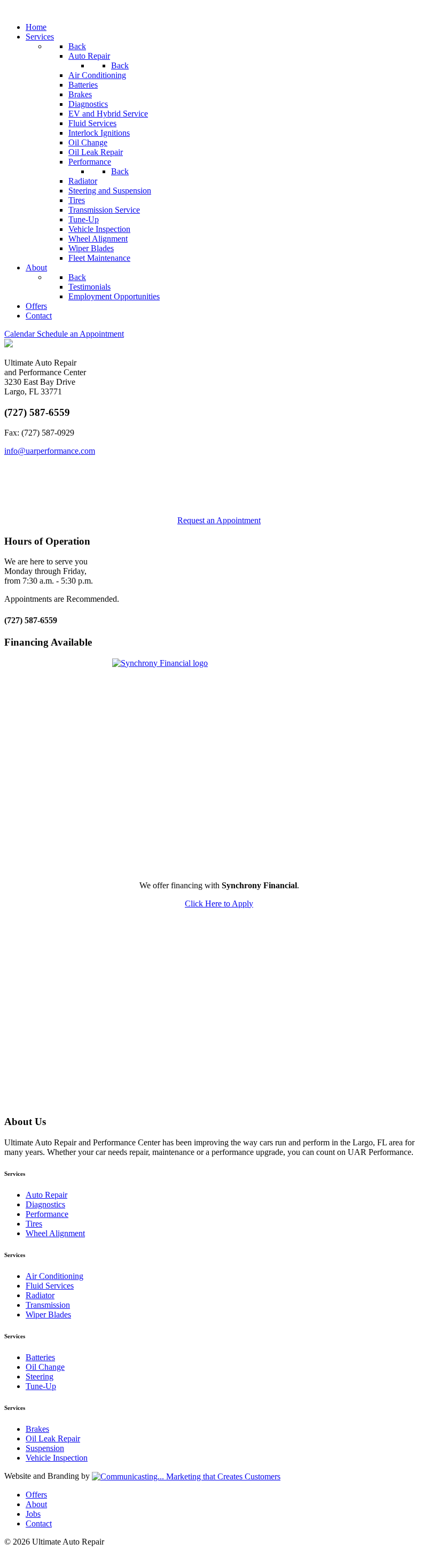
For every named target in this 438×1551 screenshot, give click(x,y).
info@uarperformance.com (49, 450)
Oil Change (45, 1366)
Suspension (45, 1448)
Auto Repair (46, 1194)
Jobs (33, 1513)
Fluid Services (50, 1285)
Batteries (40, 1357)
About (36, 1504)
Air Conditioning (54, 1276)
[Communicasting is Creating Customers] (186, 1475)
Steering (39, 1376)
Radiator (40, 1295)
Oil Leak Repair (53, 1438)
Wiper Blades (48, 1314)
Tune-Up (41, 1386)
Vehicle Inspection (57, 1457)
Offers (36, 1494)
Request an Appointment (219, 520)
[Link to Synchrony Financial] (219, 765)
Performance (47, 1214)
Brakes (37, 1428)
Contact (39, 1523)
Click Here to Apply (219, 903)
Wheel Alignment (55, 1233)
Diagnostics (45, 1204)
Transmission (48, 1304)
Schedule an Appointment (64, 333)
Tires (34, 1223)
